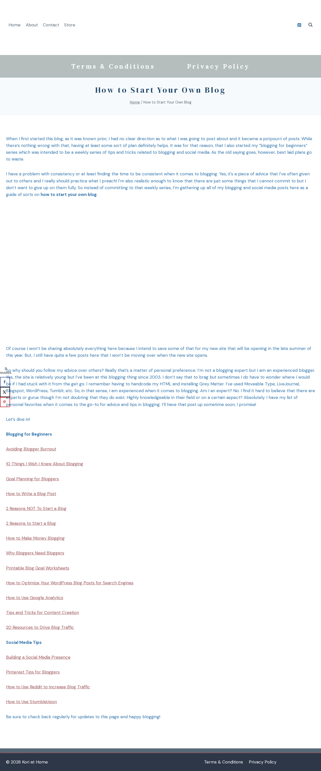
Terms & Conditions (113, 66)
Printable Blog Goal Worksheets (37, 568)
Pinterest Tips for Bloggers (33, 672)
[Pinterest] (299, 25)
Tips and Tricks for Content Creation (42, 612)
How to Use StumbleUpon (31, 701)
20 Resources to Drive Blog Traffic (40, 627)
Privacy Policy (218, 66)
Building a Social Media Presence (38, 657)
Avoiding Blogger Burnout (31, 449)
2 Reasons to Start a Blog (31, 523)
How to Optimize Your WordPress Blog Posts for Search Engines (69, 583)
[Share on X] (5, 392)
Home (15, 25)
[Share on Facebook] (5, 382)
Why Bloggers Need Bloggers (35, 553)
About (32, 25)
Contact (51, 25)
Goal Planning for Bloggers (32, 479)
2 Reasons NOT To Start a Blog (36, 508)
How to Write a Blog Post (31, 493)
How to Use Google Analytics (34, 597)
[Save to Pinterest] (5, 402)
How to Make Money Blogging (35, 538)
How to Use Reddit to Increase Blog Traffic (48, 687)
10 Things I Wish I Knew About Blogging (44, 464)
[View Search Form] (310, 24)
